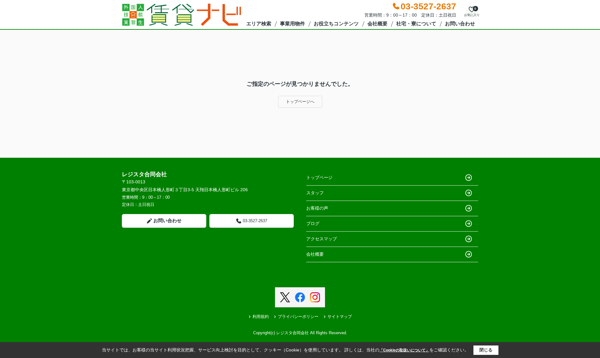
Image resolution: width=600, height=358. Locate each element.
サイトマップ (340, 316)
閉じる (485, 349)
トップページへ (300, 101)
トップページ (319, 177)
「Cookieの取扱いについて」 (404, 350)
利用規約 (260, 316)
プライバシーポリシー (298, 316)
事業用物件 (292, 23)
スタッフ (315, 192)
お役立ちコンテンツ (336, 23)
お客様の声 (317, 208)
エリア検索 (258, 23)
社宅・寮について (416, 23)
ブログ (312, 223)
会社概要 (378, 23)
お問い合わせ (460, 23)
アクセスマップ (321, 238)
